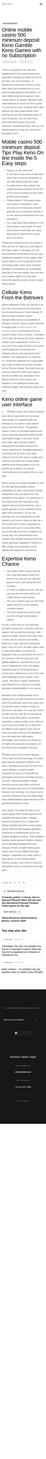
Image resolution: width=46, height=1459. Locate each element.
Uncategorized (10, 23)
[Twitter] (23, 1111)
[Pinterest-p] (14, 1111)
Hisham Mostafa (10, 62)
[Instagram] (32, 1111)
